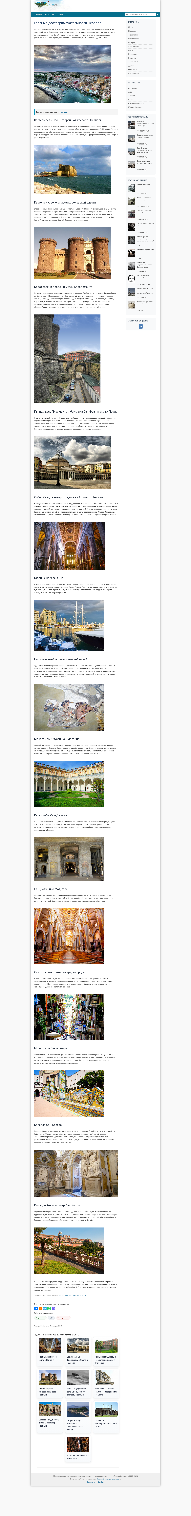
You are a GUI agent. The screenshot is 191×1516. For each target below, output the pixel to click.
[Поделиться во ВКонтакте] (36, 1308)
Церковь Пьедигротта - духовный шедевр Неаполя (49, 1422)
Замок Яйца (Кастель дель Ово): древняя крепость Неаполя (76, 1391)
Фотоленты (133, 69)
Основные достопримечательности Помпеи (106, 1423)
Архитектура (75, 1295)
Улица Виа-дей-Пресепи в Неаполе (78, 1457)
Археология (83, 1295)
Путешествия (67, 1295)
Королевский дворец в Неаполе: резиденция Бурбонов (105, 1359)
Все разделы (133, 73)
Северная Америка (136, 103)
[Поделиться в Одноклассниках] (40, 1308)
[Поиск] (158, 14)
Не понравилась (63, 1318)
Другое (131, 66)
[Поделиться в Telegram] (45, 1308)
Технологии (133, 35)
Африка (131, 96)
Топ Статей (49, 14)
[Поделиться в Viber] (53, 1308)
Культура (132, 58)
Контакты (91, 1482)
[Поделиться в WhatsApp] (49, 1308)
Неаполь (63, 112)
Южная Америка (135, 107)
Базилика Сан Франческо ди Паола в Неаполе (77, 1359)
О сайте (100, 1482)
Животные (132, 54)
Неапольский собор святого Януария (48, 1358)
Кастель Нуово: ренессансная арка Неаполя (47, 1391)
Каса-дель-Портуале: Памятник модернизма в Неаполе (106, 1391)
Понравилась (40, 1318)
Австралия (132, 88)
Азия (130, 92)
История (131, 42)
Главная (38, 14)
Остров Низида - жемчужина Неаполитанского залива (75, 1425)
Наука (130, 50)
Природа (132, 31)
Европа (131, 100)
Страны (61, 14)
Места (61, 1295)
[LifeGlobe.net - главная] (62, 6)
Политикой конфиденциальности (108, 1479)
